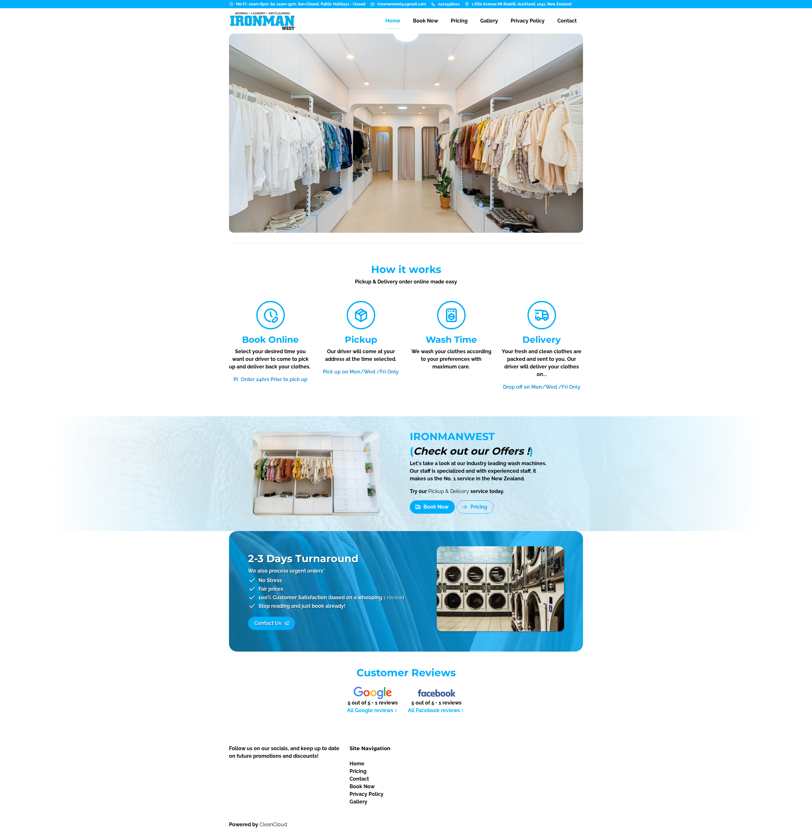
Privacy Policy (366, 794)
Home (357, 764)
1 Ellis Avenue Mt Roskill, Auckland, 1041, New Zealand (522, 4)
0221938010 (449, 4)
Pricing (358, 771)
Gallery (358, 802)
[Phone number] (433, 4)
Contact (359, 779)
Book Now (362, 786)
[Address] (467, 4)
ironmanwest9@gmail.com (401, 4)
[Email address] (372, 4)
